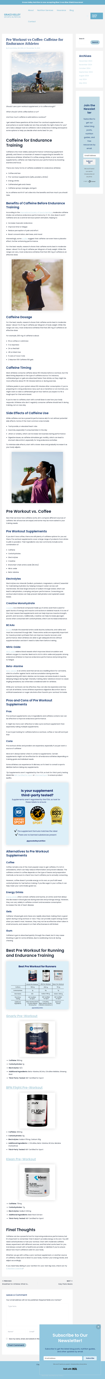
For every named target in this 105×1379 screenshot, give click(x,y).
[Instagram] (87, 16)
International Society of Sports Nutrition (36, 212)
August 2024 (84, 76)
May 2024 (83, 83)
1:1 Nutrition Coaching (14, 1268)
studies (25, 238)
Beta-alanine (11, 671)
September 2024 (86, 72)
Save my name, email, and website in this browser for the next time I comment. (38, 1339)
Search (81, 39)
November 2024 (85, 64)
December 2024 (85, 61)
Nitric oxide (10, 651)
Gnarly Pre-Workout (21, 1016)
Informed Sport (41, 775)
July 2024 (83, 79)
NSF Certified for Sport (23, 775)
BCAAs (8, 630)
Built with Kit (70, 1369)
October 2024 (84, 68)
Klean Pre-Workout (21, 1159)
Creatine (9, 608)
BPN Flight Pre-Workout (24, 1087)
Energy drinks (11, 897)
